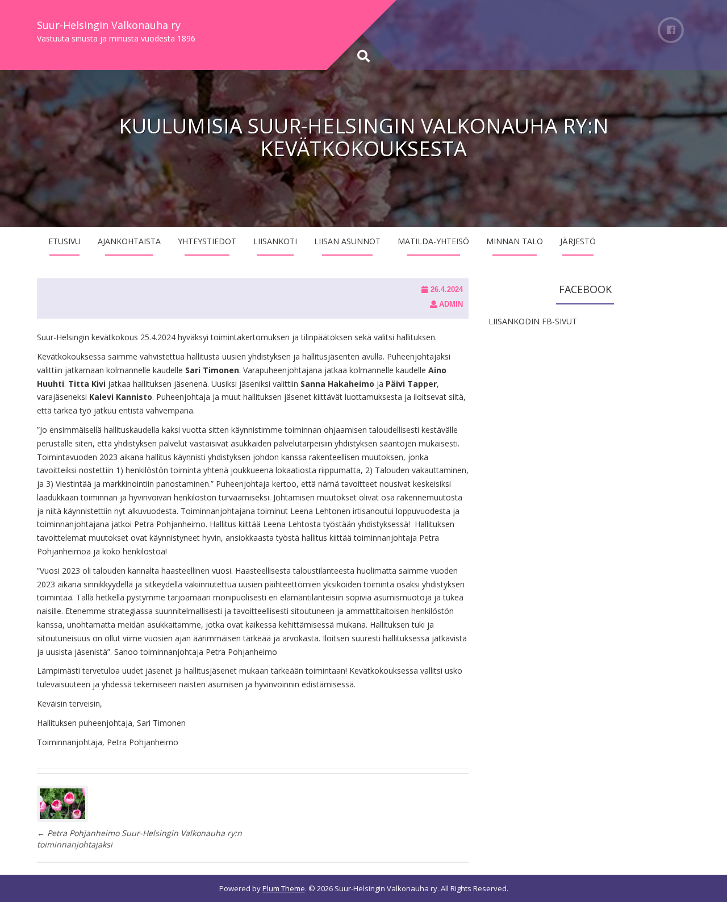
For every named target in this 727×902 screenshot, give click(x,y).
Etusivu (64, 241)
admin (451, 304)
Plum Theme (283, 888)
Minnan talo (514, 241)
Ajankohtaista (129, 241)
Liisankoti (275, 241)
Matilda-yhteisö (433, 241)
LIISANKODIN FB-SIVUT (532, 321)
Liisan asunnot (347, 241)
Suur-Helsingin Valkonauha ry (109, 25)
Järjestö (578, 241)
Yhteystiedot (207, 241)
